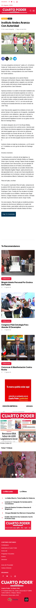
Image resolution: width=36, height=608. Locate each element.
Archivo (3, 556)
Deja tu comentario (8, 214)
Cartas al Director (6, 568)
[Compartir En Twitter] (7, 60)
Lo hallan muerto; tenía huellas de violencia (20, 498)
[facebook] (9, 2)
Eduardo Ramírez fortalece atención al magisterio (18, 508)
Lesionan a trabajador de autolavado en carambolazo (18, 502)
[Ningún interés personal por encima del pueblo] (18, 263)
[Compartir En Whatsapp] (11, 60)
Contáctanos (5, 545)
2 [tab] (16, 441)
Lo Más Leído (8, 491)
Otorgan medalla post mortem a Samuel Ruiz (20, 513)
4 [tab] (23, 441)
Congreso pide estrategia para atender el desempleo (14, 326)
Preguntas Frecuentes (7, 553)
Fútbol (10, 18)
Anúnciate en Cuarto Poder (9, 548)
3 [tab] (20, 441)
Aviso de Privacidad (7, 565)
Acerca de (4, 551)
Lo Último (23, 491)
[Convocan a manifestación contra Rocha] (18, 347)
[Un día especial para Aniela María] (18, 466)
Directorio (4, 559)
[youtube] (11, 2)
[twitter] (14, 2)
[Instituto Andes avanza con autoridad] (18, 43)
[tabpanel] (18, 427)
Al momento (6, 278)
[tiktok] (17, 2)
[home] (14, 10)
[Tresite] (13, 599)
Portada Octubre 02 (5, 443)
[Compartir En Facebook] (3, 60)
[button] (18, 434)
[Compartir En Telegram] (15, 60)
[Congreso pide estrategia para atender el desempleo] (18, 305)
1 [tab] (12, 441)
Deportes (4, 18)
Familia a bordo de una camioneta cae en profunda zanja (19, 517)
